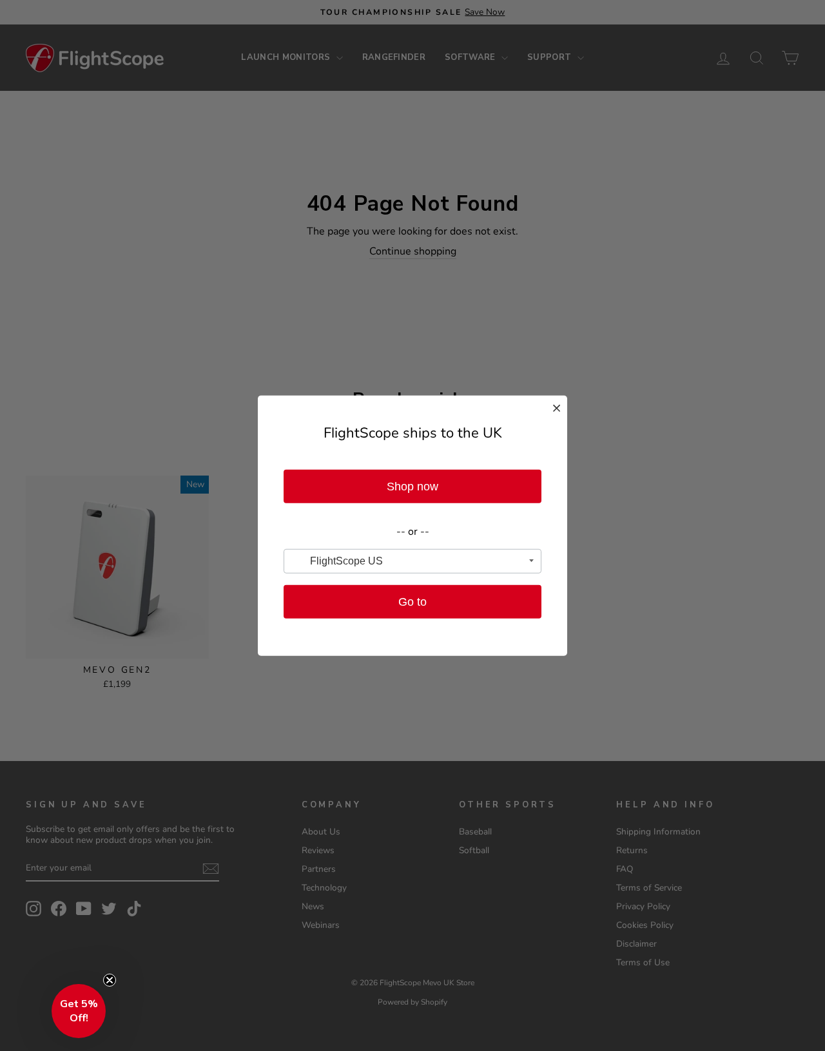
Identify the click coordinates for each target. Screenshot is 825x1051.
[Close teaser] (109, 980)
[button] (79, 1011)
